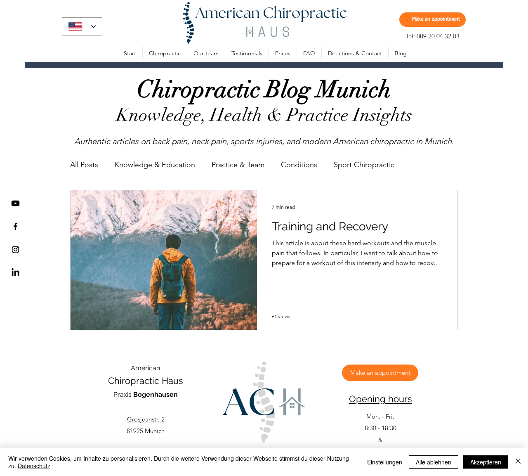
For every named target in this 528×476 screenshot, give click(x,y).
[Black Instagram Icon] (15, 249)
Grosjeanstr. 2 (146, 419)
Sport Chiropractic (364, 164)
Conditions (299, 164)
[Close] (518, 462)
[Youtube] (15, 203)
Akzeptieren (485, 462)
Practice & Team (238, 164)
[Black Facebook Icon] (15, 226)
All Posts (84, 164)
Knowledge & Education (155, 164)
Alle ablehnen (433, 462)
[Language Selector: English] (82, 26)
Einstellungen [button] (384, 462)
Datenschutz (34, 466)
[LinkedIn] (15, 272)
